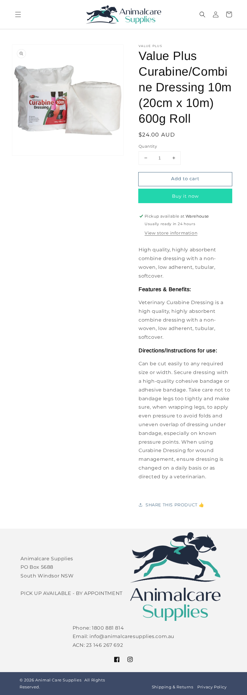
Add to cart (185, 178)
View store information (171, 233)
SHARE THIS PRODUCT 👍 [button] (174, 505)
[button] (18, 14)
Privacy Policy (212, 687)
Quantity (148, 146)
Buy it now (185, 196)
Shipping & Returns (172, 687)
